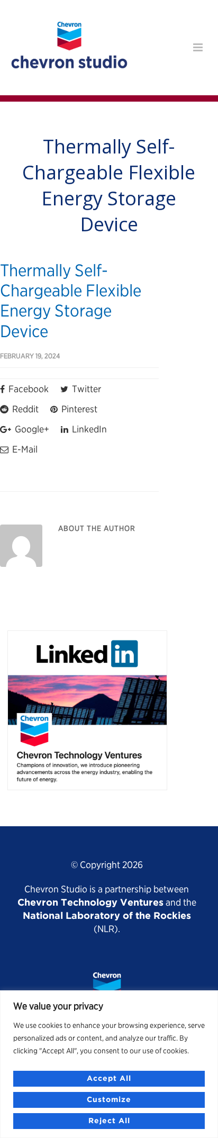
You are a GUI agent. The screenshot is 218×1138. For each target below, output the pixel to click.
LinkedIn (88, 429)
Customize (109, 1100)
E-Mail (24, 449)
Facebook (27, 388)
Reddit (24, 408)
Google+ (31, 429)
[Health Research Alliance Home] (69, 64)
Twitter (85, 388)
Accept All (109, 1079)
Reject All (109, 1121)
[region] (109, 1064)
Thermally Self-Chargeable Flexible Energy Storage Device (70, 300)
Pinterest (78, 408)
